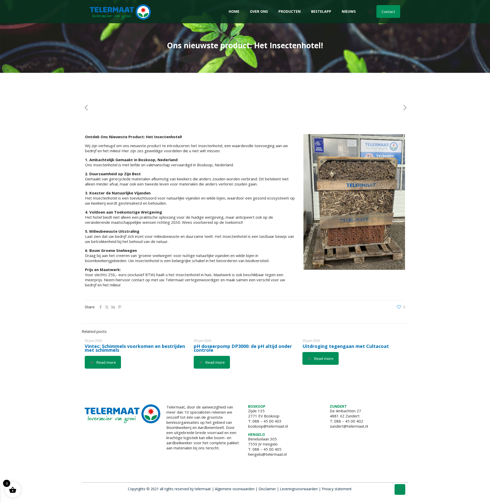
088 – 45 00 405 (266, 449)
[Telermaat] (120, 11)
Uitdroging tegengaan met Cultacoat (345, 346)
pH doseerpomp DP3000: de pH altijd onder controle (243, 348)
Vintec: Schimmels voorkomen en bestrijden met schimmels (135, 348)
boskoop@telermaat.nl (268, 426)
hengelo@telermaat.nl (267, 454)
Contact (388, 11)
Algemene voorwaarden (234, 488)
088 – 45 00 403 (266, 421)
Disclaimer (267, 488)
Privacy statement (337, 488)
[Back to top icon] (400, 489)
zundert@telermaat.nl (349, 426)
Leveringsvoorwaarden (299, 488)
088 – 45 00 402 (348, 421)
